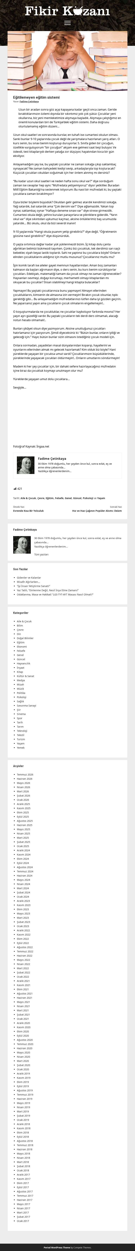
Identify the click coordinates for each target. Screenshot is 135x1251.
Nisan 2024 (23, 884)
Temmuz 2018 (25, 1145)
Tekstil (20, 735)
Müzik (20, 688)
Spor (19, 718)
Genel (68, 498)
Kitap (20, 671)
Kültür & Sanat (25, 676)
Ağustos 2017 (25, 1191)
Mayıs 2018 (23, 1153)
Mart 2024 (23, 888)
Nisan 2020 (23, 1056)
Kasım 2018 (23, 1128)
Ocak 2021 (23, 1018)
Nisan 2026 (23, 787)
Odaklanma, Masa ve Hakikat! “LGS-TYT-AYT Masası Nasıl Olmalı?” (55, 594)
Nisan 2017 (23, 1208)
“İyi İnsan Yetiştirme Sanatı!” (33, 586)
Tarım (20, 726)
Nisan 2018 (23, 1157)
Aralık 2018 (23, 1124)
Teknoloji (22, 730)
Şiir (19, 709)
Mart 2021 (23, 1010)
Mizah (20, 684)
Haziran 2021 (24, 997)
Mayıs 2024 (23, 879)
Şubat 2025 (23, 842)
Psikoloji (88, 498)
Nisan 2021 (23, 1006)
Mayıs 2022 (23, 959)
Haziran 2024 (24, 875)
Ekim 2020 (23, 1031)
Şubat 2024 (23, 892)
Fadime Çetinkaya (29, 101)
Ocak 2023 (23, 926)
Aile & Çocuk (28, 498)
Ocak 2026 (23, 799)
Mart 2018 (23, 1162)
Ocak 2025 (23, 846)
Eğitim (50, 498)
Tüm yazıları (41, 554)
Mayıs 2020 (23, 1052)
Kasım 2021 (23, 985)
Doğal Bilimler (25, 638)
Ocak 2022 (23, 976)
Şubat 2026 (23, 795)
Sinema (21, 714)
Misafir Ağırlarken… (28, 581)
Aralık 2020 (23, 1023)
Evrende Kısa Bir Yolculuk (28, 510)
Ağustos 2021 (25, 993)
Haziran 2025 (24, 825)
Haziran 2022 (24, 955)
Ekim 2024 (23, 858)
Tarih (20, 722)
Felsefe (59, 498)
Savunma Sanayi (26, 705)
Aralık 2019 (23, 1073)
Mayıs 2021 (23, 1002)
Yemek (20, 747)
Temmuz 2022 (25, 951)
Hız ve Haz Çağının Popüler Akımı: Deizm (97, 510)
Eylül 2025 (23, 816)
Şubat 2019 (23, 1115)
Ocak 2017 (23, 1221)
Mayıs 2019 (23, 1103)
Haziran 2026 (24, 778)
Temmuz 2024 (25, 871)
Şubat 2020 (23, 1065)
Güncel (77, 498)
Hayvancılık (23, 663)
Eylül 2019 (23, 1086)
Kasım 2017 (23, 1178)
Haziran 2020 (24, 1048)
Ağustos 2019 (25, 1090)
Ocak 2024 (23, 896)
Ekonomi (22, 646)
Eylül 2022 (23, 943)
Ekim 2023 (23, 909)
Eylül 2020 (23, 1035)
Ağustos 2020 (25, 1039)
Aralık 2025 (23, 804)
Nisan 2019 (23, 1107)
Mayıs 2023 (23, 913)
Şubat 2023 (23, 922)
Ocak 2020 (23, 1069)
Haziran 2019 (24, 1098)
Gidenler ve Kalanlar (29, 577)
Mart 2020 (23, 1061)
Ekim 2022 (23, 938)
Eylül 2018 (23, 1136)
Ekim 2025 (23, 812)
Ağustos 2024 (25, 867)
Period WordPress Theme (57, 1247)
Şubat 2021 (23, 1014)
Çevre (40, 498)
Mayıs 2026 (23, 783)
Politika (21, 693)
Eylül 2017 (23, 1187)
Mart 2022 (23, 968)
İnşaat (20, 667)
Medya (21, 680)
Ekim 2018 (23, 1132)
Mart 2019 (23, 1111)
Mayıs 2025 (23, 829)
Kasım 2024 (23, 854)
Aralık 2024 (23, 850)
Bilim (20, 625)
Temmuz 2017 (25, 1195)
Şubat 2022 (23, 972)
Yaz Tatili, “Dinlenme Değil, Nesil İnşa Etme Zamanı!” (48, 590)
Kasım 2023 (23, 905)
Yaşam (101, 498)
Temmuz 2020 (25, 1044)
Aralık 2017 (23, 1174)
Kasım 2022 (23, 934)
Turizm (21, 739)
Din (19, 634)
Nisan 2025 (23, 833)
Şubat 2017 (23, 1216)
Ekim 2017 (23, 1183)
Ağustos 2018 (25, 1141)
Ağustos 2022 (25, 947)
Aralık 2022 (23, 930)
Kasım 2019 (23, 1077)
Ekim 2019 (23, 1082)
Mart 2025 (23, 837)
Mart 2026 (23, 791)
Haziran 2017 (24, 1200)
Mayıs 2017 (23, 1204)
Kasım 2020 (23, 1027)
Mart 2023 (23, 917)
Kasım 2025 (23, 808)
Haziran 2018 (24, 1149)
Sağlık (20, 701)
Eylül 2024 (23, 863)
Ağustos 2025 (25, 820)
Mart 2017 (23, 1212)
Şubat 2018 (23, 1166)
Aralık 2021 (23, 981)
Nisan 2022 (23, 964)
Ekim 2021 (23, 989)
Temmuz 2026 (25, 774)
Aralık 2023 (23, 900)
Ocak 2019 (23, 1119)
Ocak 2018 (23, 1170)
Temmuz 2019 (25, 1094)
